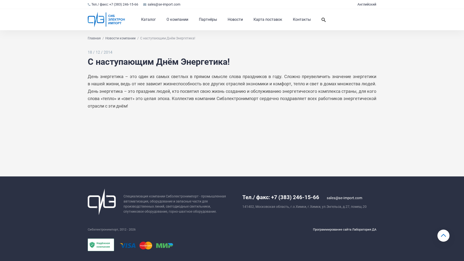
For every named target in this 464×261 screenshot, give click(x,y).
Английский (366, 4)
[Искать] (323, 19)
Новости (235, 19)
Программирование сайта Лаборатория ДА (344, 229)
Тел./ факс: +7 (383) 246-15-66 (114, 4)
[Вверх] (443, 236)
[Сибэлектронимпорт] (106, 19)
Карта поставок (268, 19)
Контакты (302, 19)
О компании (177, 19)
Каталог (148, 19)
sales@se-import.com (164, 4)
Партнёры (208, 19)
